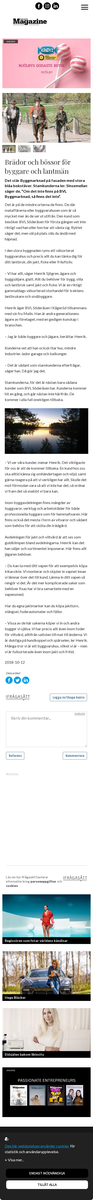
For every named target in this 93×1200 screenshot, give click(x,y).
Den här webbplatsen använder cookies (37, 1146)
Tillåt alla (47, 1185)
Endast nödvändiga (47, 1173)
